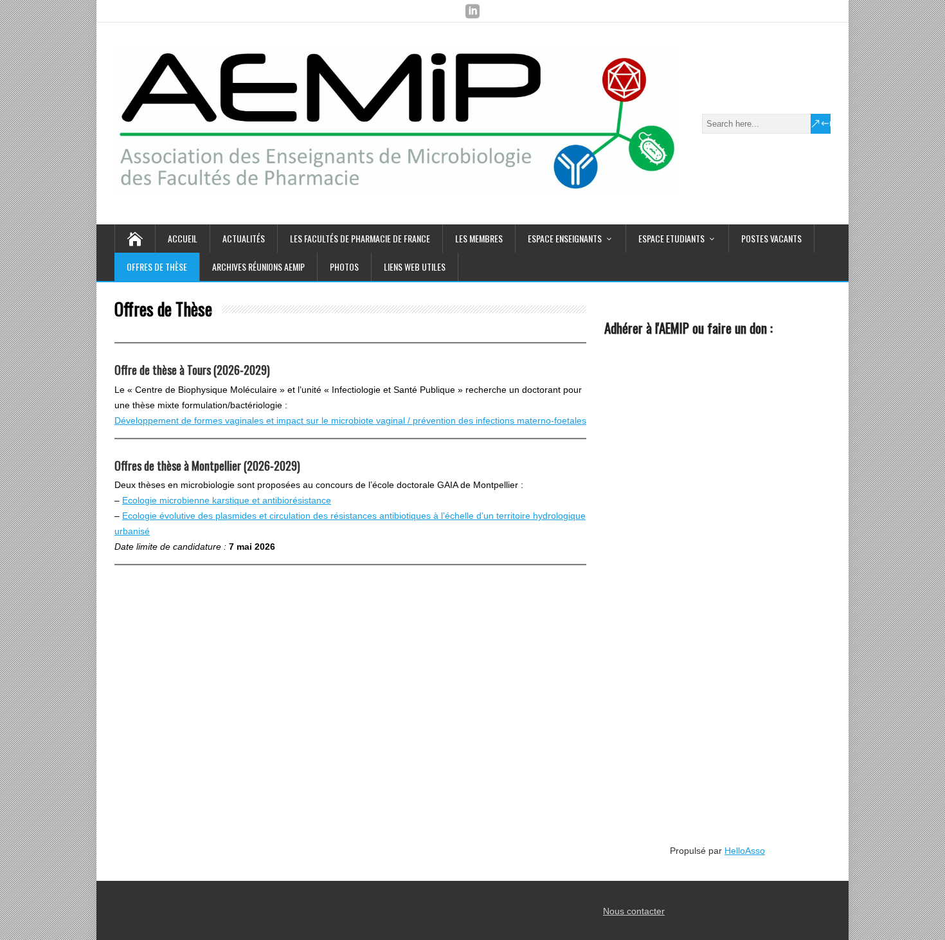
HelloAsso (744, 850)
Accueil (182, 238)
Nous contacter (634, 911)
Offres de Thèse (157, 266)
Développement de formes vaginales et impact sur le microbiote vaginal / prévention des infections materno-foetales (350, 420)
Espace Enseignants (565, 238)
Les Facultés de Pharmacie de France (360, 238)
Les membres (479, 238)
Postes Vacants (771, 238)
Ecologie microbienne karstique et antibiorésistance (226, 500)
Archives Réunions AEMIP (258, 266)
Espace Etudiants (671, 238)
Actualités (243, 238)
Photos (344, 266)
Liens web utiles (415, 266)
